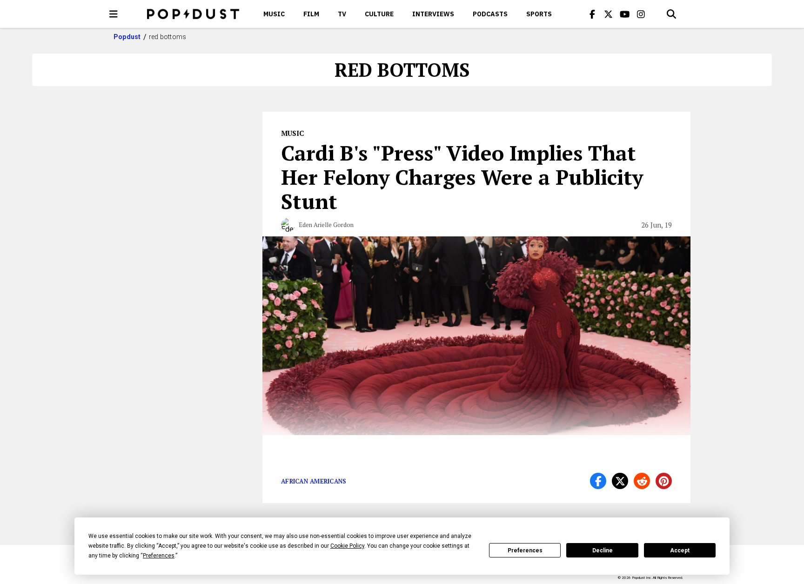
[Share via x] (620, 481)
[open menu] (113, 14)
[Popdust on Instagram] (641, 14)
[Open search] (671, 14)
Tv (342, 14)
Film (311, 14)
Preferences (525, 550)
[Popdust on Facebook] (592, 14)
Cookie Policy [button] (347, 546)
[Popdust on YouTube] (625, 14)
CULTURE (379, 14)
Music (274, 14)
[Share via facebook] (598, 481)
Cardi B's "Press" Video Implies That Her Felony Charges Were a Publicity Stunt (462, 177)
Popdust (127, 36)
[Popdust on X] (609, 14)
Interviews (433, 14)
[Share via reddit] (642, 481)
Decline (602, 550)
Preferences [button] (158, 555)
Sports (539, 14)
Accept (680, 550)
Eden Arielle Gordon (326, 225)
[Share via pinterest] (664, 481)
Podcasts (490, 14)
